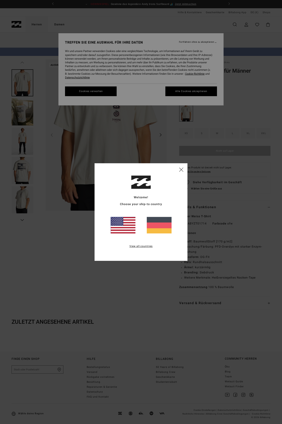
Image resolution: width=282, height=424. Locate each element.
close (181, 169)
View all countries (141, 246)
